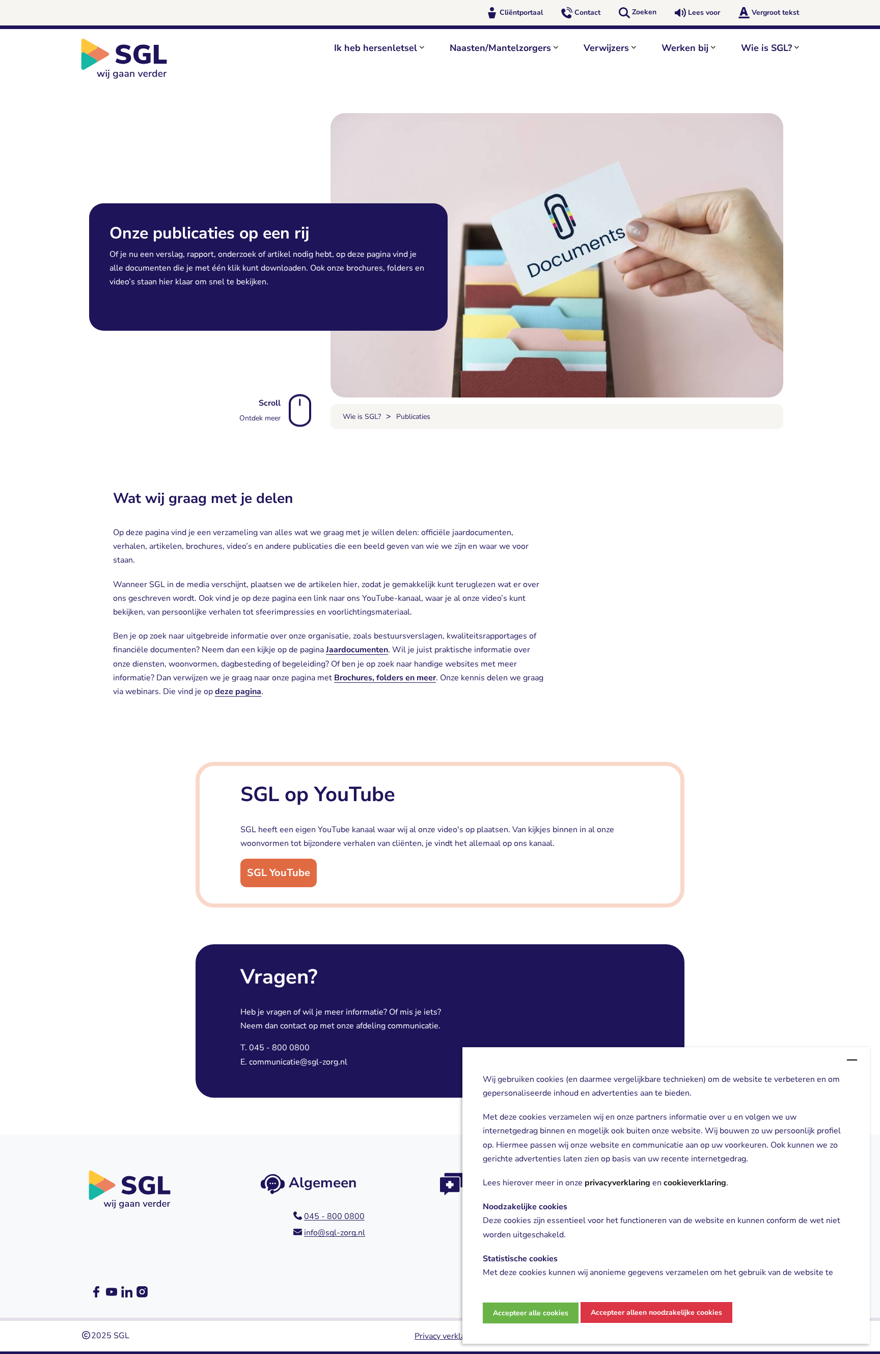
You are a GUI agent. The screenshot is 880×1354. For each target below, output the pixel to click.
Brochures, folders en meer (385, 677)
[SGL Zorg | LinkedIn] (126, 1291)
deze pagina (238, 691)
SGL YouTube (278, 873)
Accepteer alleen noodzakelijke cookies (656, 1312)
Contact (587, 12)
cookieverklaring (695, 1183)
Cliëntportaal (521, 12)
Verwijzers (606, 47)
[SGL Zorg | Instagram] (142, 1291)
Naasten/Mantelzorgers (500, 47)
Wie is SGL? (766, 47)
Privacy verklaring (447, 1336)
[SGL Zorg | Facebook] (96, 1291)
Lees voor (704, 12)
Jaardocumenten (357, 649)
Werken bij (685, 47)
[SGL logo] (129, 58)
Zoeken (644, 12)
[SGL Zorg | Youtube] (111, 1291)
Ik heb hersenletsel (375, 47)
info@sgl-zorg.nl (334, 1232)
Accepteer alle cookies (530, 1313)
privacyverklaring (617, 1183)
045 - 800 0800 (334, 1216)
